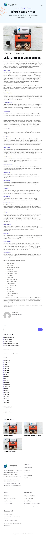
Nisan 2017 (6, 390)
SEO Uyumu (6, 212)
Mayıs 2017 (6, 388)
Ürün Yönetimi (6, 128)
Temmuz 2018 (7, 360)
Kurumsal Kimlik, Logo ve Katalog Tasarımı (11, 517)
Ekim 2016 (6, 402)
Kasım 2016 (6, 400)
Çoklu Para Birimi (7, 156)
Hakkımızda (27, 472)
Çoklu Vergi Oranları (7, 164)
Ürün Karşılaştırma (7, 102)
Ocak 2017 (6, 396)
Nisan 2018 (6, 366)
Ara (4, 325)
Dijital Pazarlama (8, 412)
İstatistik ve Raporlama (8, 202)
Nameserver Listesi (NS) (9, 498)
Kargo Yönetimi (6, 172)
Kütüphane (6, 495)
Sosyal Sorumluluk (28, 478)
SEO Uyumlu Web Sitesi (9, 337)
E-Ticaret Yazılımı (8, 514)
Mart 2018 (6, 368)
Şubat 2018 (6, 370)
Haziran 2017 (7, 386)
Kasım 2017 (6, 376)
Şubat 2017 (6, 394)
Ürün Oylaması (6, 111)
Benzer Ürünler (6, 147)
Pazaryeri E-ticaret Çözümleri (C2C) (12, 523)
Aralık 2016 (6, 398)
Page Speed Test (8, 501)
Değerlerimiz (27, 470)
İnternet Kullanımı (10, 451)
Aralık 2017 (6, 374)
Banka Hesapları (28, 467)
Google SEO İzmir (8, 341)
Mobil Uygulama (6, 252)
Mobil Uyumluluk (7, 241)
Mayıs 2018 (6, 364)
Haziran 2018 (7, 362)
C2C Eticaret (8, 435)
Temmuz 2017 (7, 384)
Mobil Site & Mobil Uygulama (10, 520)
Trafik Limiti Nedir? (8, 503)
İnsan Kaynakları (28, 475)
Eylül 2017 (6, 380)
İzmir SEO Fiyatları (8, 339)
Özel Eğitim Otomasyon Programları (12, 345)
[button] (41, 6)
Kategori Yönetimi (7, 93)
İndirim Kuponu (6, 196)
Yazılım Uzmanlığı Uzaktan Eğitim (11, 343)
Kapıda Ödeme (6, 180)
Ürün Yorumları (6, 118)
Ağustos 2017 (7, 382)
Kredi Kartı (5, 188)
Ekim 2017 (6, 378)
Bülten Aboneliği (7, 224)
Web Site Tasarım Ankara (32, 435)
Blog (5, 410)
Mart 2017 (6, 392)
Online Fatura (6, 233)
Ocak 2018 (6, 372)
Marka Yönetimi (6, 70)
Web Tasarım (7, 525)
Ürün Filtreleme (6, 136)
